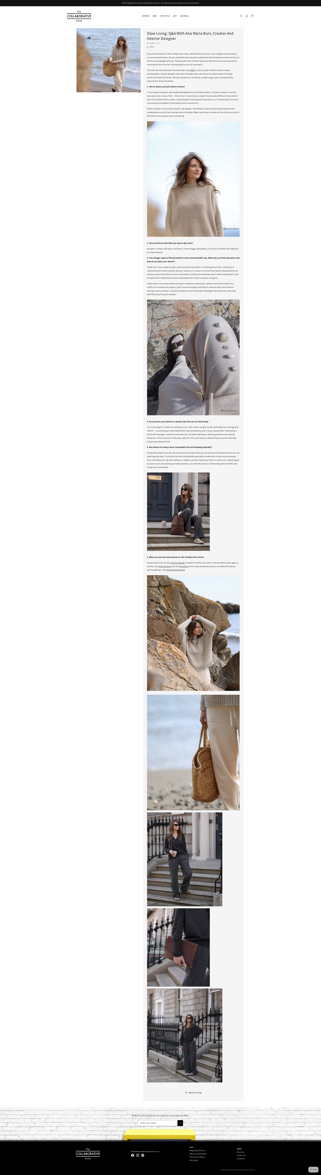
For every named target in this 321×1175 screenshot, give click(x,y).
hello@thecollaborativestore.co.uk (145, 1151)
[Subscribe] (180, 1123)
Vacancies (241, 1158)
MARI (192, 70)
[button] (146, 15)
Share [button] (151, 47)
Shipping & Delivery (197, 1150)
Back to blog (195, 1092)
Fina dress (183, 566)
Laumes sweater (177, 562)
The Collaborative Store (233, 1170)
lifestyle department (176, 570)
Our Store (241, 1152)
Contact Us (241, 1155)
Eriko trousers (164, 566)
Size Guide (194, 1160)
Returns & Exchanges (198, 1154)
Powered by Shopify (248, 1170)
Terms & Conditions (197, 1157)
